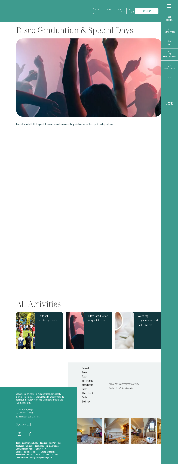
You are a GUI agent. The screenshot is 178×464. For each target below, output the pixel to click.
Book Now (86, 401)
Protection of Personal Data (27, 442)
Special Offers (87, 384)
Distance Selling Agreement (50, 442)
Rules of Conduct (42, 454)
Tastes (84, 376)
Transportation (22, 457)
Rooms (85, 372)
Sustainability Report (24, 445)
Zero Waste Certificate (24, 448)
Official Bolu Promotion (24, 454)
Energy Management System (41, 457)
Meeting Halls (87, 380)
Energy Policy (41, 448)
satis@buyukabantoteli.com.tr (29, 416)
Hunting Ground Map (48, 451)
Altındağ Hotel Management (26, 451)
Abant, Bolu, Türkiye (26, 409)
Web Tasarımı (169, 103)
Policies (55, 454)
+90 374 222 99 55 (26, 413)
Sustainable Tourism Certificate (47, 445)
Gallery (84, 389)
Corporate (86, 368)
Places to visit (87, 393)
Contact (85, 397)
